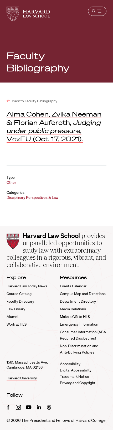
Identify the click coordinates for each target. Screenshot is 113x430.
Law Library (16, 309)
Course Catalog (19, 293)
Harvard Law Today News (27, 286)
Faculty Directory (20, 301)
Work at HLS (17, 324)
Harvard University (22, 378)
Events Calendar (73, 286)
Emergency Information (79, 324)
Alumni (12, 316)
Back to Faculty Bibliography (34, 101)
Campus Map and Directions (83, 293)
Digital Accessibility (75, 370)
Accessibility (70, 363)
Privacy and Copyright (77, 382)
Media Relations (73, 309)
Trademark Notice (74, 376)
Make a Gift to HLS (75, 316)
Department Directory (78, 301)
